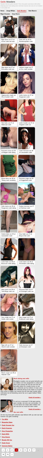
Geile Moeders (21, 11)
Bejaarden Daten (7, 422)
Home (2, 11)
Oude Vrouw (6, 443)
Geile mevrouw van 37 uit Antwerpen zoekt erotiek (26, 346)
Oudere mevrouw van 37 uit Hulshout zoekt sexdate (26, 208)
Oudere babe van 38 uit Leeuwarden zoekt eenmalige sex (8, 235)
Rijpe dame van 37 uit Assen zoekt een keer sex (8, 41)
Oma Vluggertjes (7, 431)
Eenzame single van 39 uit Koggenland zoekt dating (26, 180)
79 (7, 454)
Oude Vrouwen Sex (8, 425)
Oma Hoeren (6, 437)
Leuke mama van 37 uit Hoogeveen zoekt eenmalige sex (26, 97)
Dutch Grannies (7, 428)
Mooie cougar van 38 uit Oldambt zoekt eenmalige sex (8, 374)
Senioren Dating (7, 446)
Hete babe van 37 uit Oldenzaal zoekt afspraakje (7, 124)
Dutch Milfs (5, 434)
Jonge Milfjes (10, 11)
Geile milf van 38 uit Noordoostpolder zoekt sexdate (26, 41)
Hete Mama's (32, 11)
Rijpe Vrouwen (5, 14)
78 (3, 454)
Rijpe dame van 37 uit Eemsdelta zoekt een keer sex (8, 69)
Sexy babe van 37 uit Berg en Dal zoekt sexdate (25, 235)
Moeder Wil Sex (7, 440)
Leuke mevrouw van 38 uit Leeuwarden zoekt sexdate (26, 152)
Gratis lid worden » (35, 397)
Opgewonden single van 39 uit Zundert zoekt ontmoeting (8, 97)
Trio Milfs (5, 419)
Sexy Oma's (16, 14)
